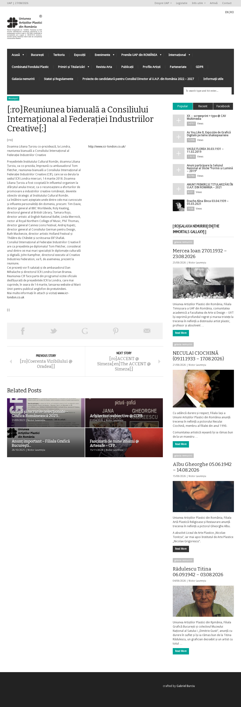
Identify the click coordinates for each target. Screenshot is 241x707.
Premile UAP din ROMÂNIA (137, 56)
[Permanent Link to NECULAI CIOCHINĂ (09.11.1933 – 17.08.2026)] (203, 388)
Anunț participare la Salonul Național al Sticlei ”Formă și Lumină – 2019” (210, 168)
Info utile (196, 3)
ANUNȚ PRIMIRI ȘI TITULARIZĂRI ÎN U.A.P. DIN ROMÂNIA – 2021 (210, 186)
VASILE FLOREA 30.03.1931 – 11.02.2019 (205, 150)
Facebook (223, 106)
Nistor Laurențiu (197, 262)
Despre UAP (160, 3)
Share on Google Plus (84, 331)
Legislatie (181, 3)
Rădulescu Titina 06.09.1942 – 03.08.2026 (198, 571)
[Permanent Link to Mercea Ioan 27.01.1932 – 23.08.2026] (203, 283)
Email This (147, 331)
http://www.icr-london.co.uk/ (106, 146)
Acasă (13, 56)
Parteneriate (178, 67)
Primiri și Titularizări (69, 68)
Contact (227, 3)
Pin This (115, 331)
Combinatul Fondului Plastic (30, 67)
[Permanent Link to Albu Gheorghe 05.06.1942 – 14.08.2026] (203, 496)
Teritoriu (59, 55)
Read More (181, 333)
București (37, 55)
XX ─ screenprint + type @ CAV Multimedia (206, 117)
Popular (182, 106)
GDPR (199, 67)
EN (227, 12)
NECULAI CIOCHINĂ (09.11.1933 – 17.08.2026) (198, 356)
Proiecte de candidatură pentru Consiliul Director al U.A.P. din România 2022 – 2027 (138, 79)
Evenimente (100, 56)
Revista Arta (104, 67)
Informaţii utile (213, 79)
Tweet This (53, 331)
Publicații (127, 67)
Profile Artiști (152, 67)
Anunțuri (13, 98)
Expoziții (79, 55)
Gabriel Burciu (186, 686)
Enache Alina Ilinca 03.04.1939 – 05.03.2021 (208, 202)
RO (232, 12)
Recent (202, 106)
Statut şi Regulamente (58, 79)
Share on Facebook (22, 331)
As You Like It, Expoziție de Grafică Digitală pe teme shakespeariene (209, 134)
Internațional (175, 56)
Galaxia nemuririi (23, 79)
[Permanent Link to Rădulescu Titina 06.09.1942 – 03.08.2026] (203, 601)
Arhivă (213, 3)
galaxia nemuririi (183, 242)
